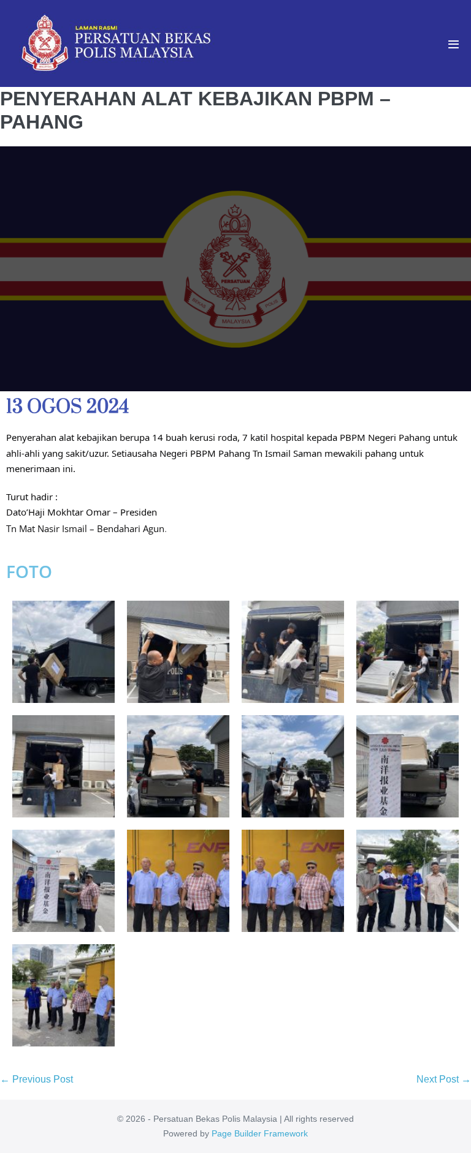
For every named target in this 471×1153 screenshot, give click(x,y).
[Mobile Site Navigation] (453, 44)
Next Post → (443, 1079)
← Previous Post (36, 1079)
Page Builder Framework (260, 1133)
